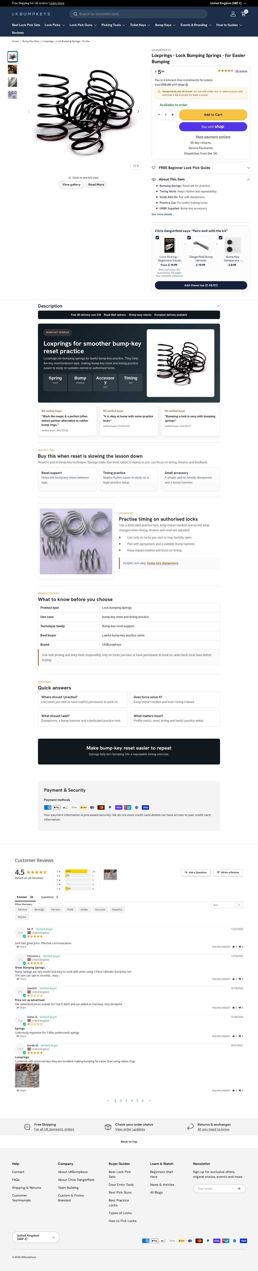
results (117, 909)
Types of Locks (120, 1213)
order (84, 909)
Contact (18, 1172)
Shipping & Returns (26, 1188)
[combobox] (138, 14)
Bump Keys (163, 25)
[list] (83, 111)
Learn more (56, 3)
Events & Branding (194, 25)
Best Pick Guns (120, 1192)
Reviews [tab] (22, 897)
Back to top (129, 1142)
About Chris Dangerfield (76, 1180)
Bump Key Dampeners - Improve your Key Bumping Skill (232, 258)
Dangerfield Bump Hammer (201, 258)
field (70, 909)
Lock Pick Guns (81, 25)
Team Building (68, 1188)
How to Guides (227, 25)
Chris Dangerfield (168, 231)
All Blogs (156, 1192)
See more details (163, 214)
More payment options (213, 137)
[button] (235, 946)
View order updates (130, 1129)
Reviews (18, 33)
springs (39, 909)
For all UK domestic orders (54, 1129)
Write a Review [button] (230, 872)
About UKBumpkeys (73, 1172)
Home (15, 41)
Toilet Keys (138, 25)
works (22, 917)
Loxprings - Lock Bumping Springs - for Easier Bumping (67, 41)
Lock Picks (52, 25)
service (22, 909)
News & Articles (162, 1185)
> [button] (150, 1100)
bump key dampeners (162, 563)
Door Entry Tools (121, 1185)
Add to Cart (213, 114)
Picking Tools (111, 25)
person (55, 909)
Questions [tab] (47, 897)
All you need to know (213, 1129)
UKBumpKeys (28, 1257)
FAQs (16, 1180)
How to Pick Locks (123, 1221)
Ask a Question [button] (197, 872)
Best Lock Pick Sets (26, 25)
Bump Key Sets (30, 41)
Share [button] (22, 946)
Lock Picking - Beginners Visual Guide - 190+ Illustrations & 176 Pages (169, 258)
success (100, 909)
